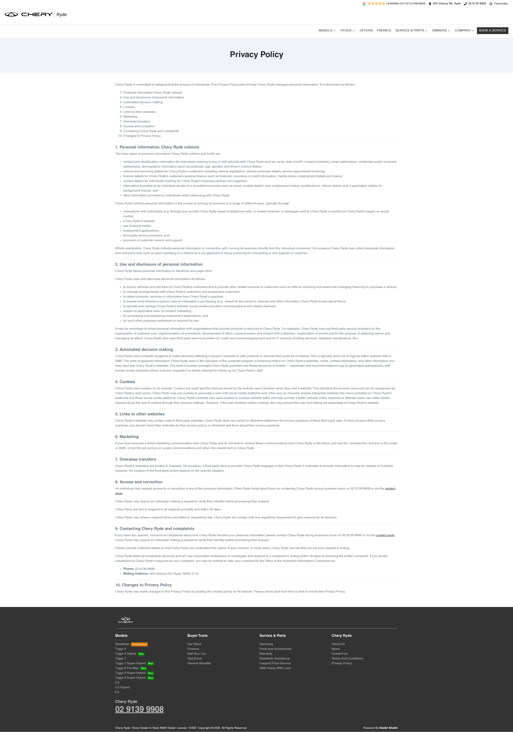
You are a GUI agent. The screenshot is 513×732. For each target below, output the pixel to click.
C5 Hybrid (122, 687)
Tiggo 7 (120, 658)
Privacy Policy (342, 663)
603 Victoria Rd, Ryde (447, 3)
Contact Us (339, 653)
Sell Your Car (196, 653)
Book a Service (492, 30)
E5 (117, 692)
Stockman (122, 644)
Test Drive (194, 658)
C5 (117, 682)
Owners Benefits (199, 663)
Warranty (266, 653)
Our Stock (194, 644)
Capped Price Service (275, 663)
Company (463, 30)
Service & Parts (409, 30)
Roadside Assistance (275, 658)
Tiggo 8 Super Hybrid (130, 673)
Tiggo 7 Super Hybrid (130, 663)
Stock (346, 30)
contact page (385, 535)
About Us (338, 644)
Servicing (266, 644)
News (336, 649)
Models (325, 30)
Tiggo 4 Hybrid (125, 653)
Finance (384, 30)
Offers (366, 30)
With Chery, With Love (275, 668)
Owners (439, 30)
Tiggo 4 (120, 649)
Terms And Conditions (347, 658)
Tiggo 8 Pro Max (127, 668)
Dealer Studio (388, 728)
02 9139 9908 (477, 3)
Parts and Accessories (275, 649)
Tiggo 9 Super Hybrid (130, 677)
